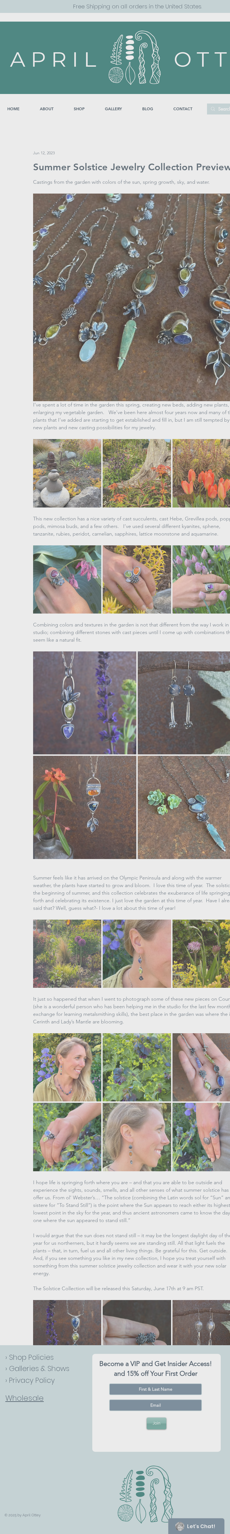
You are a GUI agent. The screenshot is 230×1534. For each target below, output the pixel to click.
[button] (219, 1399)
